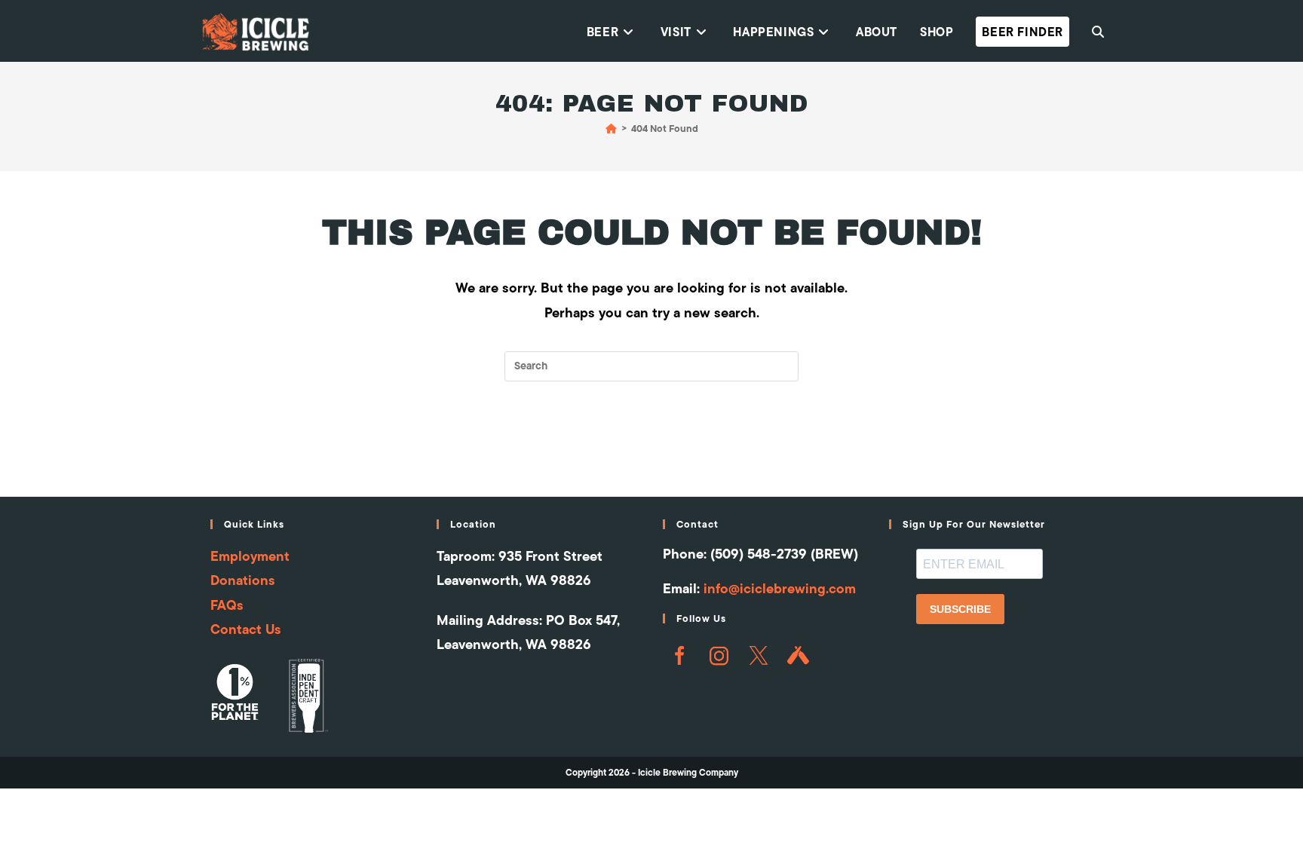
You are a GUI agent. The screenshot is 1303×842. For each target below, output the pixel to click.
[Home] (611, 128)
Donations (242, 580)
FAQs (227, 605)
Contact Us (245, 629)
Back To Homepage (652, 442)
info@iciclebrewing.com (780, 588)
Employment (250, 556)
